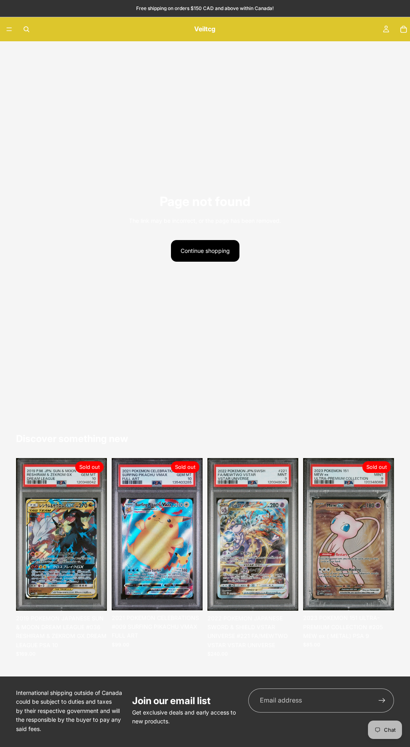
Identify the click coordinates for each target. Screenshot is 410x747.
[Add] (286, 598)
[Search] (26, 29)
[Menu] (9, 29)
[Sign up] (382, 700)
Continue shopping (205, 250)
